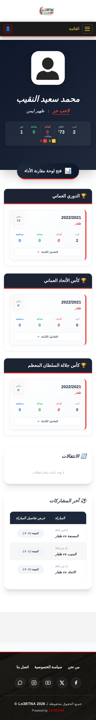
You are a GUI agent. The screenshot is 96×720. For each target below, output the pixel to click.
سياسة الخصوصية (48, 667)
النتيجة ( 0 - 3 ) (30, 569)
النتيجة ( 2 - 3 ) (30, 533)
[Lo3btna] (48, 11)
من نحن (74, 667)
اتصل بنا (23, 667)
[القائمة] (87, 29)
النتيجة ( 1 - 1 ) (30, 551)
